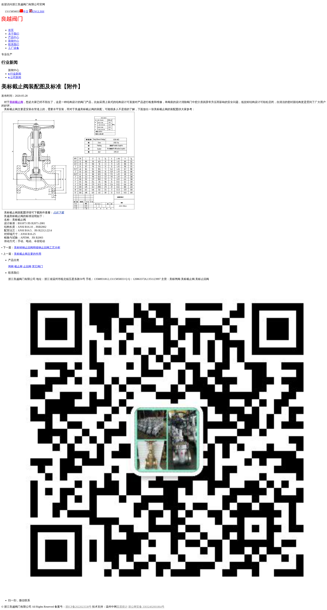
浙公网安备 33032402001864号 (146, 606)
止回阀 (27, 266)
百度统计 (122, 606)
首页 (11, 30)
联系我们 (13, 44)
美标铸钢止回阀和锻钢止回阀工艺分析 (37, 247)
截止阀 (18, 266)
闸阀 (11, 266)
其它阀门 (37, 266)
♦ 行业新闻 (14, 73)
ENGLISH (38, 11)
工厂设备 (13, 48)
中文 (25, 11)
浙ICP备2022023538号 (78, 606)
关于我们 (13, 33)
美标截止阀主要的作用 (27, 253)
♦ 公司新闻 (14, 77)
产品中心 (13, 37)
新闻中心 (13, 40)
